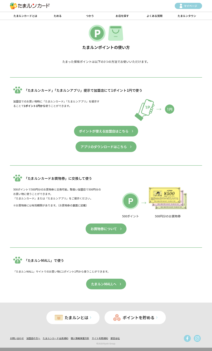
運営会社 (115, 338)
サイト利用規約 (100, 338)
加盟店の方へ (33, 338)
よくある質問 (154, 16)
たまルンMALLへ (103, 284)
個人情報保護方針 (80, 338)
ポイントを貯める (139, 317)
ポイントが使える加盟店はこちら (104, 131)
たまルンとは (76, 317)
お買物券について (104, 228)
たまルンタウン (187, 16)
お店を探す (122, 16)
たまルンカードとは (25, 16)
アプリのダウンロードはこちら (103, 146)
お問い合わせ (17, 338)
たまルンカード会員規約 (55, 338)
